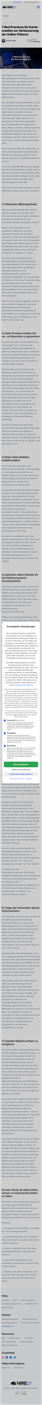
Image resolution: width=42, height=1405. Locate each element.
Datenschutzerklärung (24, 685)
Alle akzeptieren (21, 764)
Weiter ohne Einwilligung (21, 770)
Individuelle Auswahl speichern (21, 774)
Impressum (29, 779)
